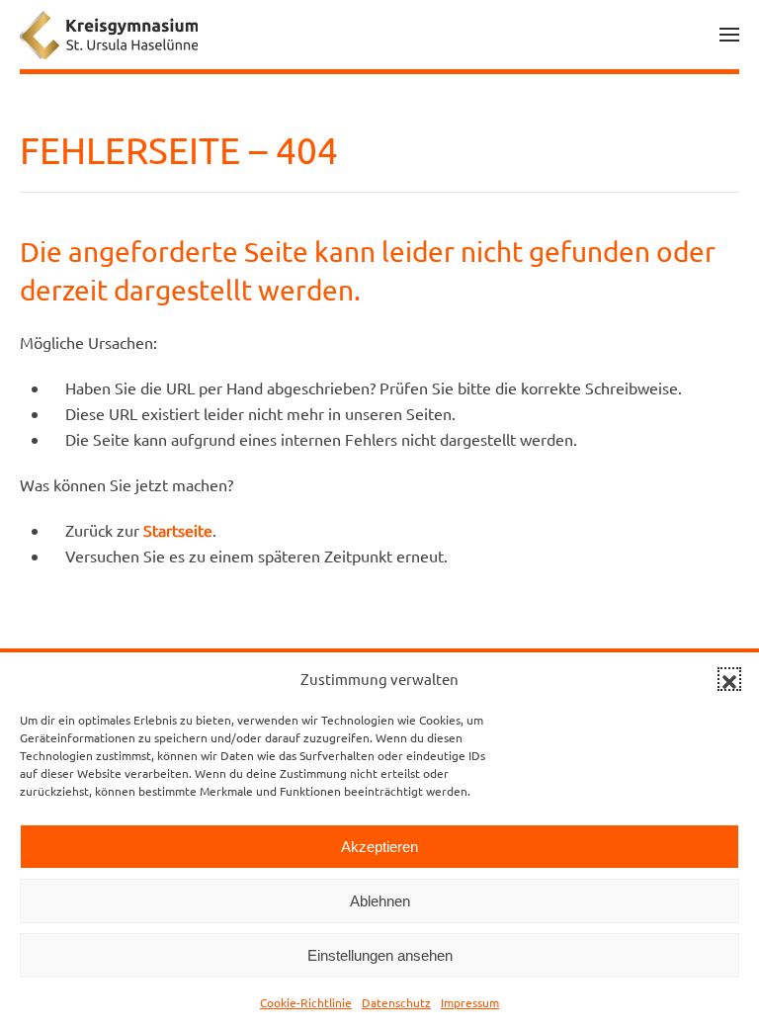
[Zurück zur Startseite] (109, 34)
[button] (729, 679)
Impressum (470, 1002)
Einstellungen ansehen (380, 955)
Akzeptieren (379, 846)
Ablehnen (380, 901)
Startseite (177, 530)
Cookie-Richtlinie (306, 1002)
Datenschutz (396, 1002)
